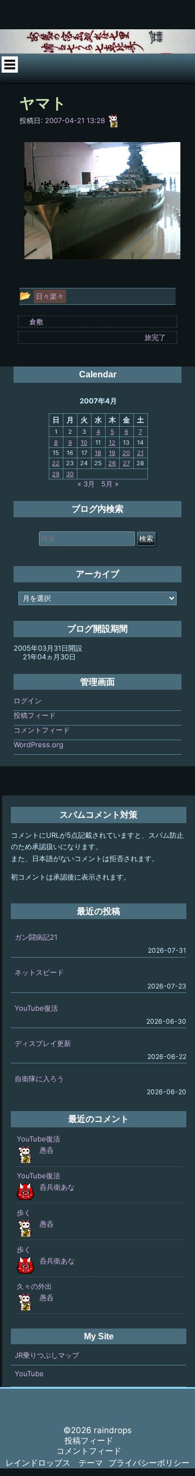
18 (98, 453)
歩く (24, 1212)
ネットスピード (39, 972)
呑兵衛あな (57, 1187)
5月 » (110, 483)
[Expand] (10, 64)
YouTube (29, 1373)
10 (84, 442)
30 (70, 474)
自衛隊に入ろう (39, 1078)
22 (56, 463)
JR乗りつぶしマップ (47, 1355)
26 (112, 463)
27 (126, 463)
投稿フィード (35, 715)
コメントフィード (42, 730)
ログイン (28, 700)
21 (140, 453)
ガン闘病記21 (36, 937)
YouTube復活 (36, 1008)
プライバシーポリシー (149, 1463)
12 (112, 442)
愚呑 (47, 1150)
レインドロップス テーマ (54, 1463)
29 (56, 474)
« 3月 (86, 483)
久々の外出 (34, 1286)
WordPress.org (38, 744)
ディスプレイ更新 (43, 1043)
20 (126, 453)
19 (112, 453)
